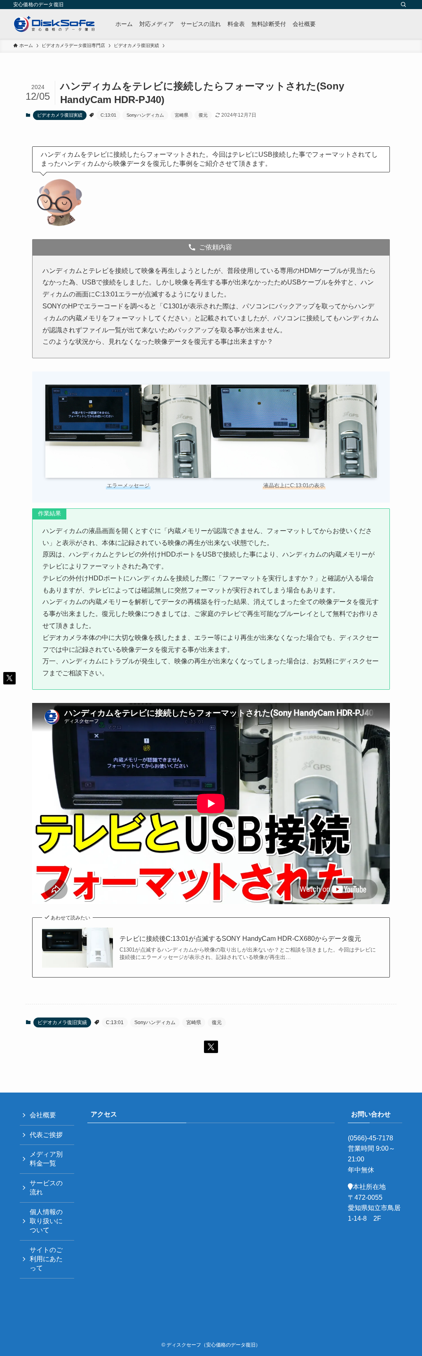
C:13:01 (108, 115)
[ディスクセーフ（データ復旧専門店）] (54, 24)
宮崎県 (181, 115)
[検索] (403, 4)
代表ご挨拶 (46, 1134)
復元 (203, 115)
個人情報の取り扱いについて (46, 1221)
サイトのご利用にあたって (46, 1259)
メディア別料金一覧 (46, 1159)
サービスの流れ (46, 1188)
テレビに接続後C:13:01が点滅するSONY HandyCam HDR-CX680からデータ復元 (240, 938)
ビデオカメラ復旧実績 (59, 115)
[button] (211, 1047)
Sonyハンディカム (145, 115)
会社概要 (43, 1115)
